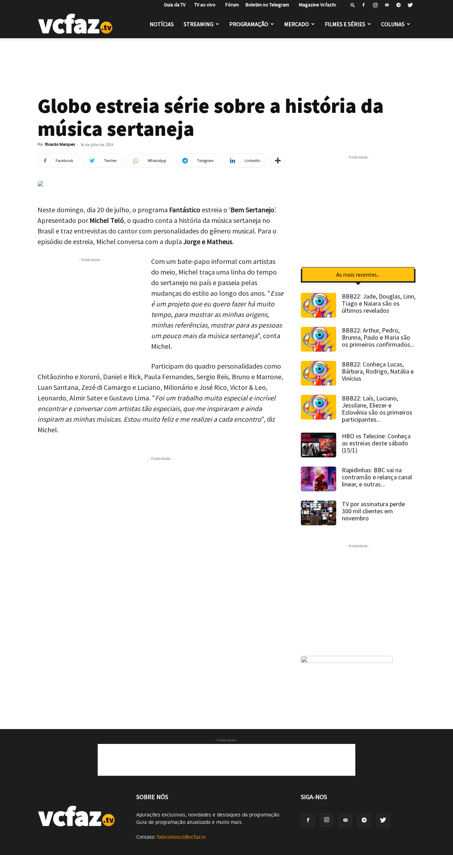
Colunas (393, 24)
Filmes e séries (345, 24)
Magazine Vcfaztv (316, 4)
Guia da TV (173, 4)
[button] (353, 4)
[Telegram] (398, 5)
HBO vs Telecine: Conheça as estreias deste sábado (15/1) (376, 443)
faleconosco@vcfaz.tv (181, 836)
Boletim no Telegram (267, 4)
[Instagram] (375, 5)
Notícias (162, 24)
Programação (248, 24)
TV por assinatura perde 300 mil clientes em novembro (373, 511)
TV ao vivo (204, 4)
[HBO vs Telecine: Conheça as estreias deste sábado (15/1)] (318, 445)
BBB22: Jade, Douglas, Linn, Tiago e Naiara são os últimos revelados (378, 303)
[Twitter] (410, 5)
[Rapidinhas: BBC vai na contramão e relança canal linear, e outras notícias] (318, 479)
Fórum (230, 4)
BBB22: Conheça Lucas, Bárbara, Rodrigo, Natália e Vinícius (378, 371)
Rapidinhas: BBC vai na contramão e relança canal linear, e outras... (377, 477)
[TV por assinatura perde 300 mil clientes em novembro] (318, 513)
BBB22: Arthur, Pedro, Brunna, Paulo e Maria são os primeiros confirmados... (378, 337)
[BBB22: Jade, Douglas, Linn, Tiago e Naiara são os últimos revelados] (318, 305)
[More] (277, 161)
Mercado (296, 24)
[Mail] (387, 5)
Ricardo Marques (60, 144)
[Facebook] (363, 5)
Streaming (198, 24)
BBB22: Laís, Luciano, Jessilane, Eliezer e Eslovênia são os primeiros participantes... (377, 408)
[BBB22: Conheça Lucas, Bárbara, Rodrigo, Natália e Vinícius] (318, 373)
